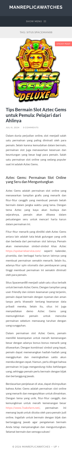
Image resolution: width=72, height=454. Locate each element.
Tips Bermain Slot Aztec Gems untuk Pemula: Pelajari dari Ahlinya (36, 115)
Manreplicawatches (36, 7)
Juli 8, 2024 (12, 127)
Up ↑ (57, 446)
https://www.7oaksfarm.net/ (23, 407)
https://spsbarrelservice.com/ (23, 250)
